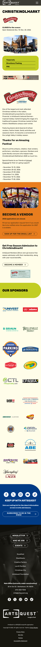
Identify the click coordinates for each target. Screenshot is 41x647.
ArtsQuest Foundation (20, 574)
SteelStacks (20, 558)
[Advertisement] (20, 77)
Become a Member (13, 265)
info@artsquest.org (20, 593)
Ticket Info (10, 60)
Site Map (20, 635)
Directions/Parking (14, 63)
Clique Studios (34, 627)
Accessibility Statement (20, 641)
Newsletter (19, 535)
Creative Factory (20, 562)
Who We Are (19, 540)
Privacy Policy (20, 632)
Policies (20, 638)
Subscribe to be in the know (19, 514)
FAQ (7, 66)
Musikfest (20, 554)
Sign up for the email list (18, 234)
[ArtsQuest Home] (11, 3)
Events (18, 545)
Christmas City (20, 570)
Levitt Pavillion (20, 566)
